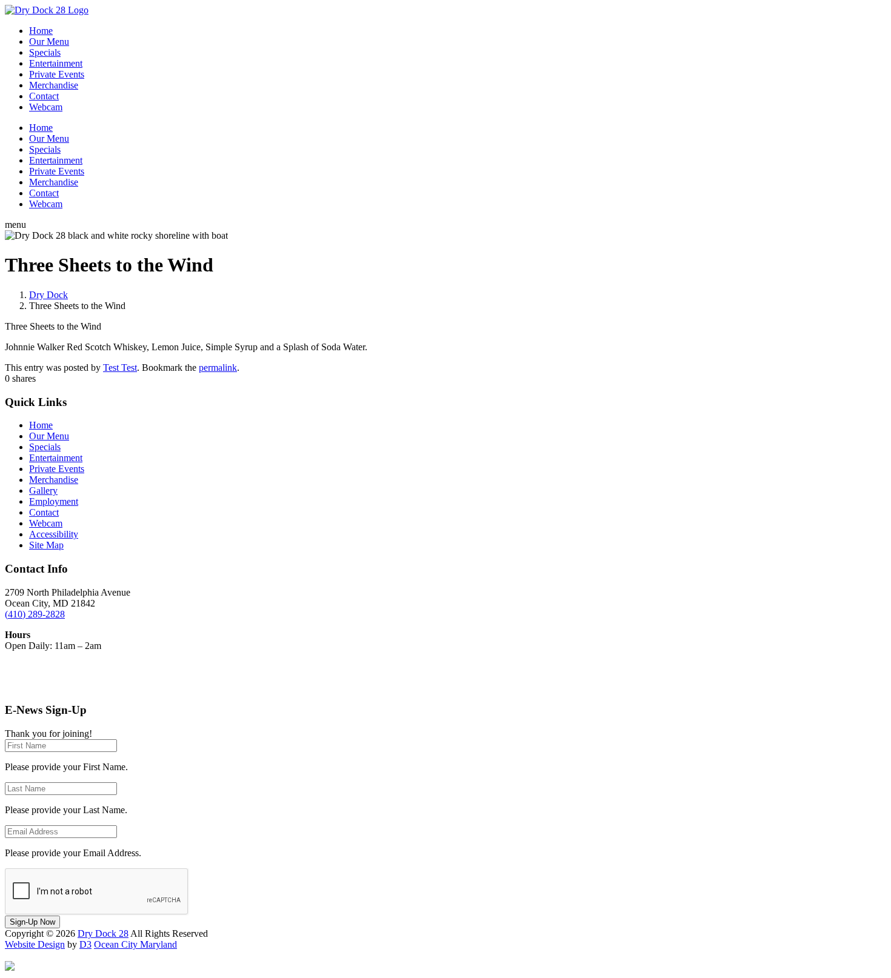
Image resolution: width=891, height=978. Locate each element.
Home (41, 30)
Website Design (35, 944)
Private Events (56, 74)
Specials (45, 52)
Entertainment (55, 63)
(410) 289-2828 (35, 614)
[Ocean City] (10, 967)
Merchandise (53, 85)
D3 (85, 944)
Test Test (120, 367)
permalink (218, 367)
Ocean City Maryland (135, 944)
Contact (44, 96)
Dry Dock (48, 295)
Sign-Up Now (32, 921)
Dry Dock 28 (103, 933)
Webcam (45, 107)
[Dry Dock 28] (46, 10)
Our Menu (49, 41)
